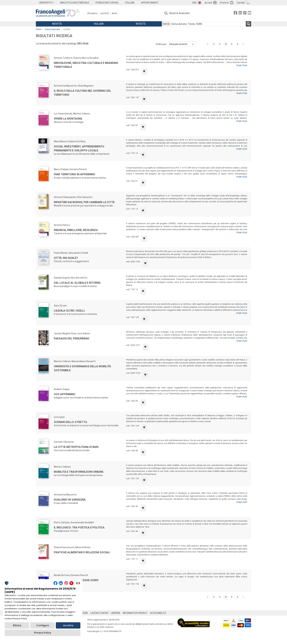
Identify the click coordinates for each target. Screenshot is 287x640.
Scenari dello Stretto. (71, 422)
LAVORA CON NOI (99, 613)
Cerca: (166, 23)
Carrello (241, 2)
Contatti (104, 13)
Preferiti (224, 2)
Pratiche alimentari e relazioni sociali (82, 552)
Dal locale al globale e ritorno (77, 282)
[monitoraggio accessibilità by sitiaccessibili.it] (194, 620)
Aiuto (114, 13)
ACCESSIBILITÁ (158, 613)
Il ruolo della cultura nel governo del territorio (82, 92)
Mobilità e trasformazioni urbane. (79, 471)
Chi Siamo (92, 13)
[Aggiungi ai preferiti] (144, 71)
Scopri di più (241, 65)
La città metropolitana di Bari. (76, 446)
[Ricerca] (248, 24)
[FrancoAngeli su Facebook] (235, 13)
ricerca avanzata (52, 29)
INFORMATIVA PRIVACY (135, 613)
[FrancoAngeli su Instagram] (244, 13)
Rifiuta (17, 625)
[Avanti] (243, 44)
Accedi (208, 2)
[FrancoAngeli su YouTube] (249, 13)
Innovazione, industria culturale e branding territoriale (86, 64)
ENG (194, 2)
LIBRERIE (115, 613)
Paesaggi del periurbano (71, 338)
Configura (42, 625)
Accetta (68, 625)
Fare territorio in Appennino (74, 174)
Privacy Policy (42, 632)
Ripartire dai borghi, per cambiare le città (84, 202)
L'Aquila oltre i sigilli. (69, 310)
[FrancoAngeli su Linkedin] (240, 13)
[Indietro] (208, 44)
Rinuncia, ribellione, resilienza (76, 230)
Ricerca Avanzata (179, 13)
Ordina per (161, 44)
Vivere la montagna (68, 118)
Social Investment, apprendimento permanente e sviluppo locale (79, 148)
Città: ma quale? (66, 257)
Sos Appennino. (65, 394)
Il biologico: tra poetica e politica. (79, 527)
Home (38, 29)
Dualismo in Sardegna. (70, 499)
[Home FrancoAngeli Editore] (58, 13)
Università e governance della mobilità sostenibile (82, 368)
